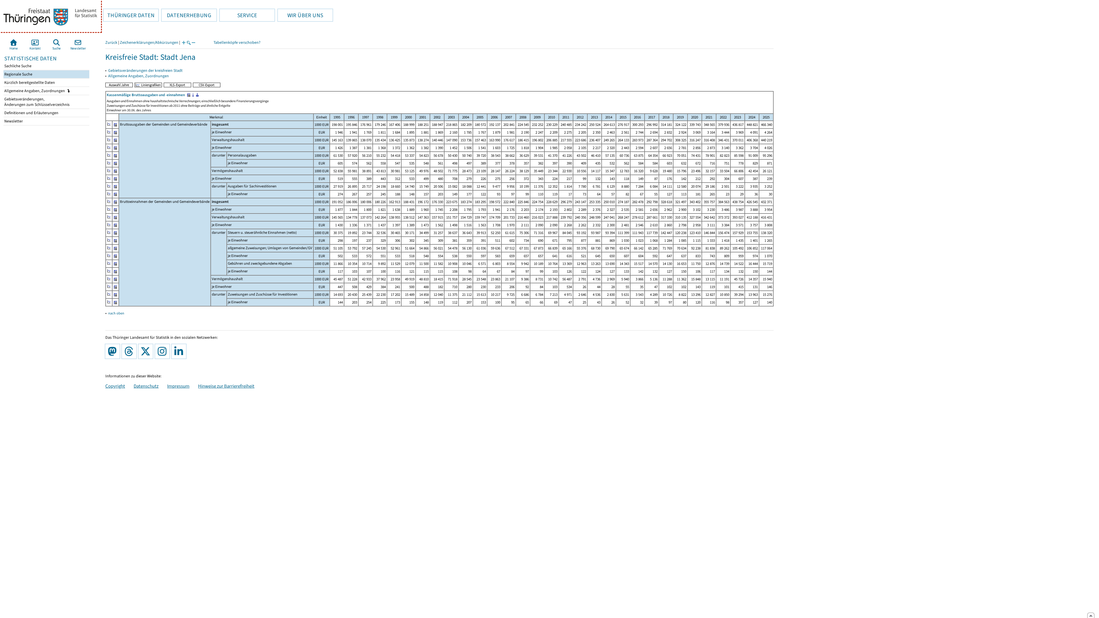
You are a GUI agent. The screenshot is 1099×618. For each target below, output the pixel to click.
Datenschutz (146, 386)
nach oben (116, 313)
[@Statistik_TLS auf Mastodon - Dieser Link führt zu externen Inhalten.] (113, 351)
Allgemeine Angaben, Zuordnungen (35, 91)
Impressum (178, 386)
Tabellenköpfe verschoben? (237, 42)
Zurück (111, 42)
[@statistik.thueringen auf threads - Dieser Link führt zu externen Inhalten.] (130, 351)
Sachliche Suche (17, 66)
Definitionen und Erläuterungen (30, 113)
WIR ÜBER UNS (300, 15)
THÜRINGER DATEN (129, 15)
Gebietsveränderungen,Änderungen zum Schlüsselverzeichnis (36, 101)
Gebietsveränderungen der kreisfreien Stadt (145, 70)
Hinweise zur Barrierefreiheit (226, 386)
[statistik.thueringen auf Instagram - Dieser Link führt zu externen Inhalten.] (163, 351)
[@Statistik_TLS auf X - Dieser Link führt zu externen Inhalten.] (147, 351)
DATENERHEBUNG (186, 15)
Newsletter (13, 121)
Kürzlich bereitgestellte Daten (29, 82)
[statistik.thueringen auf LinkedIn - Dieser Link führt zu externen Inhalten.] (180, 351)
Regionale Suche (17, 74)
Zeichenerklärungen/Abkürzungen (149, 42)
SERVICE (238, 15)
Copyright (115, 386)
